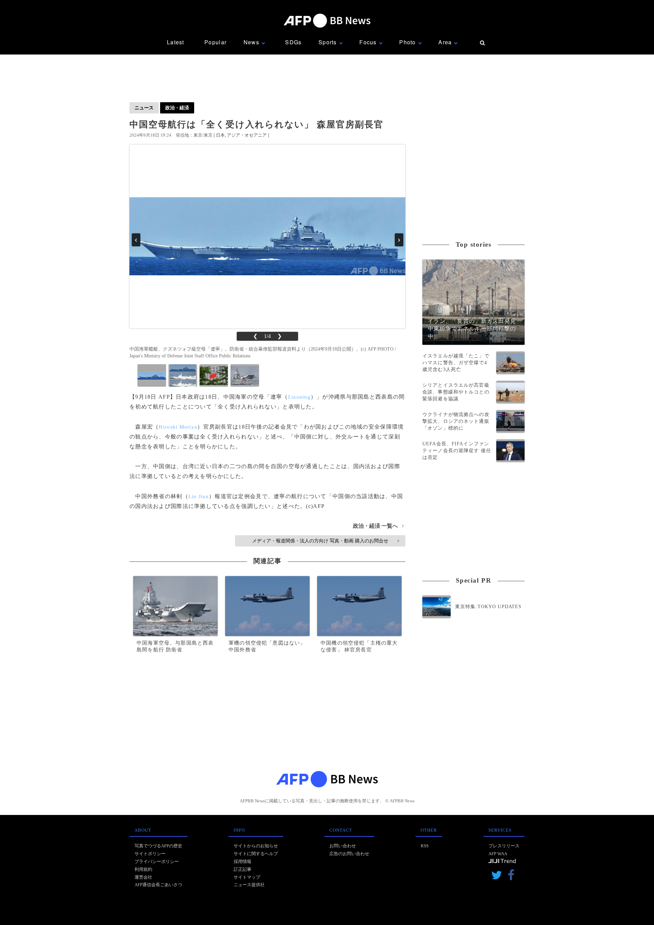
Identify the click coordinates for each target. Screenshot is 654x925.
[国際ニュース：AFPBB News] (327, 21)
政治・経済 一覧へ (378, 526)
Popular (215, 42)
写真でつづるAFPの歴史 (158, 845)
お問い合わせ (342, 845)
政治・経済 (177, 107)
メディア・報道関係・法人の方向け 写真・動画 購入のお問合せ (325, 540)
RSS (425, 845)
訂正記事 (242, 869)
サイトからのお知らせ (256, 845)
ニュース (144, 107)
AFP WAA (497, 853)
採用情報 (242, 861)
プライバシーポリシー (157, 861)
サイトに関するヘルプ (256, 853)
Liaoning (299, 397)
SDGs (293, 42)
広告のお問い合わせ (349, 853)
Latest (175, 42)
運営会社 (143, 877)
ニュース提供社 (249, 884)
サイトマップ (247, 877)
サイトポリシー (150, 853)
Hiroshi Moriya (178, 427)
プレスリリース (503, 845)
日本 (220, 135)
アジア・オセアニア (247, 135)
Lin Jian (198, 496)
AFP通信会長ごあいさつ (158, 884)
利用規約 (143, 869)
